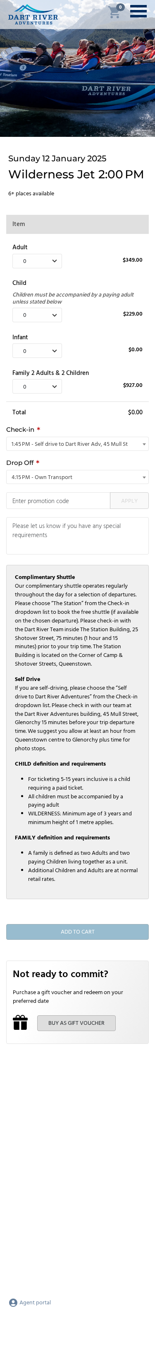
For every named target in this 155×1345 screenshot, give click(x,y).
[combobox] (77, 444)
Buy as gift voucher (76, 1023)
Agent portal (34, 1303)
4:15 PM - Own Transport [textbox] (42, 477)
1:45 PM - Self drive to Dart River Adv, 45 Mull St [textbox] (70, 444)
